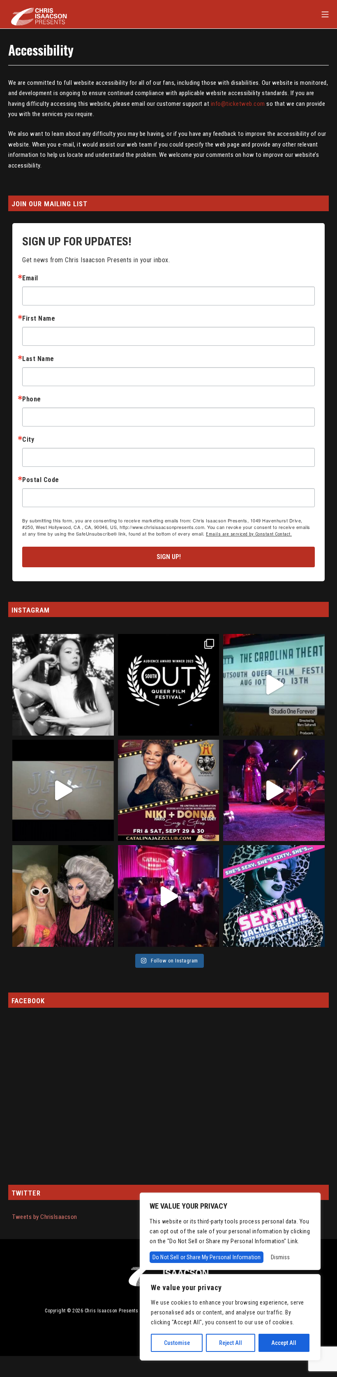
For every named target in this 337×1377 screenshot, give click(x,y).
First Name (38, 318)
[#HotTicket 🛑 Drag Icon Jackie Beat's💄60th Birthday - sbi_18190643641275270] (274, 896)
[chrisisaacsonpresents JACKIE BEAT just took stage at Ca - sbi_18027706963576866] (274, 790)
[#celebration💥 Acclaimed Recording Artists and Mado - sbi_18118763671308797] (168, 790)
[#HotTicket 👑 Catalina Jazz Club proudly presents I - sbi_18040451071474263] (63, 685)
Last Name (38, 359)
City (28, 439)
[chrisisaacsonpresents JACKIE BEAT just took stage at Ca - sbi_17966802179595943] (168, 896)
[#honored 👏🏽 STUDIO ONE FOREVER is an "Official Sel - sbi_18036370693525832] (274, 685)
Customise (177, 1343)
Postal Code (40, 480)
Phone (31, 399)
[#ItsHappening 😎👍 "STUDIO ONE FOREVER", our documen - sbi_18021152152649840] (168, 685)
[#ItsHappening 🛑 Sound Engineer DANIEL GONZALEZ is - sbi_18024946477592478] (63, 790)
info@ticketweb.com (238, 103)
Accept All (283, 1343)
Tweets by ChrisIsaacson (44, 1217)
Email (30, 278)
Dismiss (280, 1257)
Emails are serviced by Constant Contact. (249, 534)
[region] (230, 1317)
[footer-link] (168, 1271)
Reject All (230, 1343)
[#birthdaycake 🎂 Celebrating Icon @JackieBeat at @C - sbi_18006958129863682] (63, 896)
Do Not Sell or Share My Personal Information (206, 1257)
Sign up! (169, 557)
